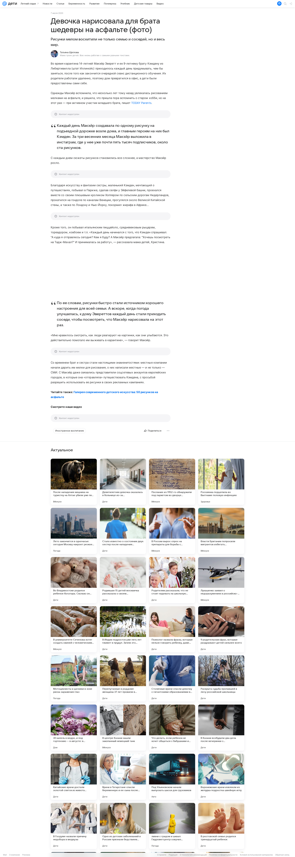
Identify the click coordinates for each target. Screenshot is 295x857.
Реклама (26, 855)
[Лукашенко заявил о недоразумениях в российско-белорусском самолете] (221, 580)
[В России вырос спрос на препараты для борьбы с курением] (172, 531)
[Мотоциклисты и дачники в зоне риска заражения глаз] (74, 678)
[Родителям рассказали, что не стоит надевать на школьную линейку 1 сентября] (172, 580)
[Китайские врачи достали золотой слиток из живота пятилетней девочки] (74, 777)
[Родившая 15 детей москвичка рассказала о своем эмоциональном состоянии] (123, 580)
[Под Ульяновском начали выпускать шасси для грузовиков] (172, 777)
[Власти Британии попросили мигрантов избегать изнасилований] (221, 531)
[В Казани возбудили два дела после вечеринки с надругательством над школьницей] (221, 728)
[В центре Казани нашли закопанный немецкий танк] (123, 728)
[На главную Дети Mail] (12, 3)
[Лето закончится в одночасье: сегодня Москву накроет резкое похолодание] (74, 531)
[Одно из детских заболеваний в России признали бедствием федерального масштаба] (123, 826)
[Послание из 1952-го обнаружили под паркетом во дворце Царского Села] (172, 482)
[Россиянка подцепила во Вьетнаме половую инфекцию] (221, 482)
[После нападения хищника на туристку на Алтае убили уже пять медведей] (74, 482)
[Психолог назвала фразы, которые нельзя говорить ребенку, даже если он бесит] (172, 629)
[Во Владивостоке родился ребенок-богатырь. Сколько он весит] (74, 580)
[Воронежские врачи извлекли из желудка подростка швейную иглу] (221, 777)
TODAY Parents (141, 102)
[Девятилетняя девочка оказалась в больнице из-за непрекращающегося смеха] (123, 482)
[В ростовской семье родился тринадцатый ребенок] (221, 826)
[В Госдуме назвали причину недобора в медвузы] (74, 826)
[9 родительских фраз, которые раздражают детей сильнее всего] (221, 629)
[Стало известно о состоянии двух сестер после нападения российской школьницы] (123, 531)
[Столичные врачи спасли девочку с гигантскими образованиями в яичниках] (172, 678)
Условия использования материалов (256, 855)
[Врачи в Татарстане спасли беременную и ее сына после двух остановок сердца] (123, 777)
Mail (5, 855)
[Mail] (4, 3)
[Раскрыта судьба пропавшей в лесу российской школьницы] (221, 678)
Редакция (173, 855)
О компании (14, 855)
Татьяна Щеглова (69, 52)
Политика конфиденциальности (223, 855)
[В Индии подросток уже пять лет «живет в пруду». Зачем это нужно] (123, 629)
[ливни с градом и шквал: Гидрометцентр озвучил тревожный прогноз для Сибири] (172, 826)
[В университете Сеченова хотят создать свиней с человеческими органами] (74, 629)
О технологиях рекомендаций (193, 855)
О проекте (161, 855)
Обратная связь (282, 855)
